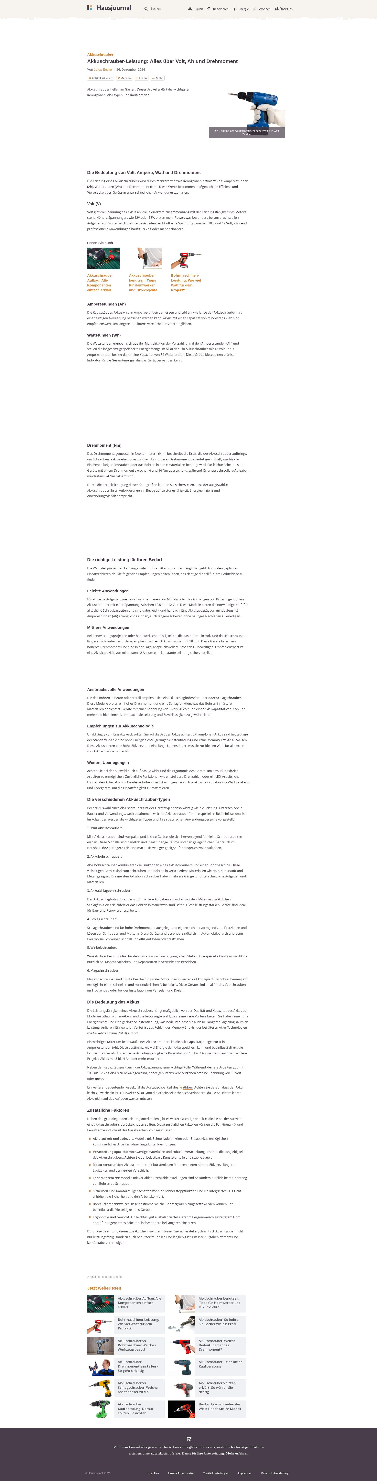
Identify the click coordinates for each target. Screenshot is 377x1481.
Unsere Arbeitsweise (180, 1473)
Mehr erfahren (237, 1453)
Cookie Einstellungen (216, 1473)
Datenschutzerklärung (274, 1473)
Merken (126, 78)
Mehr (159, 78)
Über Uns (286, 9)
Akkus (188, 1087)
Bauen (198, 9)
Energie (244, 9)
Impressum (245, 1473)
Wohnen (265, 9)
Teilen (142, 78)
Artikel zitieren (102, 78)
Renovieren (221, 9)
